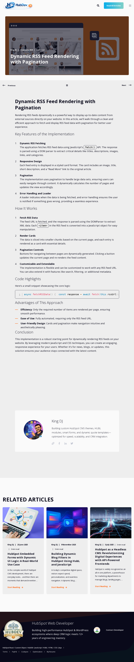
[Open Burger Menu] (130, 5)
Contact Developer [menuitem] (115, 630)
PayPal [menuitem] (14, 652)
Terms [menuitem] (5, 652)
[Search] (98, 5)
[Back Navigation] (67, 85)
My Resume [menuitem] (51, 652)
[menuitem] (97, 630)
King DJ (13, 50)
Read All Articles (114, 5)
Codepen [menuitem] (24, 652)
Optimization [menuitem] (37, 652)
